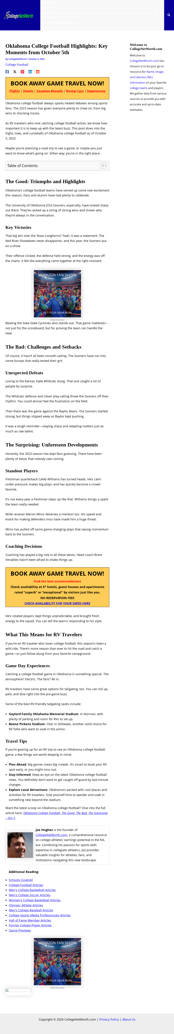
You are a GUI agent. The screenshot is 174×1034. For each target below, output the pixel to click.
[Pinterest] (22, 71)
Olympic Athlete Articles (26, 905)
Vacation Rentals (50, 91)
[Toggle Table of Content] (102, 166)
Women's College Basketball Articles (35, 900)
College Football (16, 65)
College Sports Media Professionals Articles (40, 915)
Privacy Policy (109, 1019)
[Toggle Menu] (156, 9)
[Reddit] (37, 71)
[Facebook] (7, 71)
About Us (128, 1019)
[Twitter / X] (14, 71)
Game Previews (20, 930)
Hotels (28, 91)
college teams (138, 88)
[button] (169, 15)
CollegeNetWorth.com (51, 835)
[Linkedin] (30, 71)
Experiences (96, 91)
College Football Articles (26, 885)
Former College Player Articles (30, 925)
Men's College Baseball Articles (31, 910)
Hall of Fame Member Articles (30, 920)
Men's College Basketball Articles (32, 890)
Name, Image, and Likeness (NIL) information (147, 77)
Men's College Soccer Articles (29, 895)
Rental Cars (75, 91)
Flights (14, 91)
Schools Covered (21, 880)
